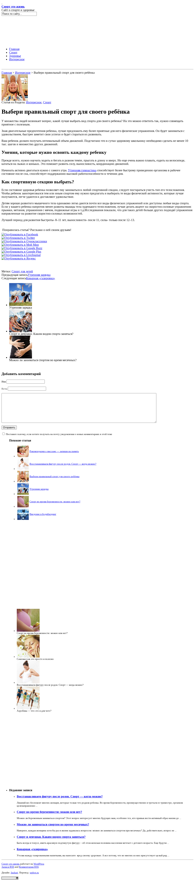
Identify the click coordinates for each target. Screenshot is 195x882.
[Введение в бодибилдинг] (23, 519)
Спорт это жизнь (13, 6)
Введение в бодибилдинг (43, 514)
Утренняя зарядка (39, 274)
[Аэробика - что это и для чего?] (28, 708)
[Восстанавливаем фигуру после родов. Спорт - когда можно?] (23, 468)
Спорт (47, 102)
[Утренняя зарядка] (20, 305)
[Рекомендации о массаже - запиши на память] (23, 456)
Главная (7, 72)
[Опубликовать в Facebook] (20, 234)
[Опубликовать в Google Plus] (21, 251)
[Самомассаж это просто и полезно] (28, 656)
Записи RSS (8, 866)
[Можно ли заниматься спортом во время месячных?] (20, 357)
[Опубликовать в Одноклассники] (24, 241)
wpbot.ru (34, 872)
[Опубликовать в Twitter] (18, 237)
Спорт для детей (22, 271)
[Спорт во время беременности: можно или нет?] (23, 506)
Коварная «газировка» (40, 278)
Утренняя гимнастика (82, 170)
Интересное (22, 72)
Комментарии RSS (29, 866)
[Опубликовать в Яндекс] (19, 258)
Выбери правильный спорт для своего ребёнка (54, 476)
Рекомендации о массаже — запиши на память (54, 451)
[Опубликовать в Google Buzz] (22, 248)
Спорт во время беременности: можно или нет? (55, 501)
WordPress (39, 863)
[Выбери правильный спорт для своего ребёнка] (15, 99)
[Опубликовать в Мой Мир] (20, 244)
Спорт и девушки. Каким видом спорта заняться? (51, 836)
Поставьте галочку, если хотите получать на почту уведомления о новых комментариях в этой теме (59, 434)
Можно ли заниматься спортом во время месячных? (53, 824)
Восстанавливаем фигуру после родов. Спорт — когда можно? (63, 463)
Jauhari (14, 872)
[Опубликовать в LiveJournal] (21, 255)
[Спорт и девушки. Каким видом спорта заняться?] (20, 331)
